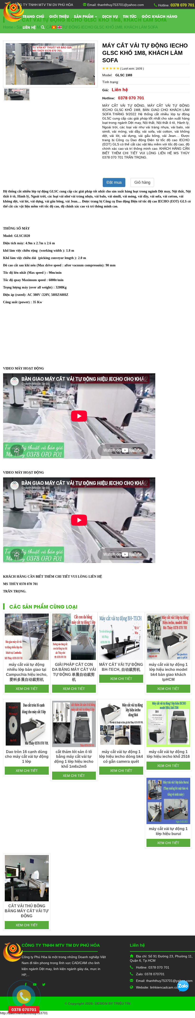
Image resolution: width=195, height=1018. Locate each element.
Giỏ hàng (142, 182)
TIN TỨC (129, 16)
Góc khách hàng (159, 16)
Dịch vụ (110, 16)
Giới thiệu (59, 16)
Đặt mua (114, 182)
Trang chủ (33, 16)
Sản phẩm (84, 16)
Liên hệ (29, 27)
